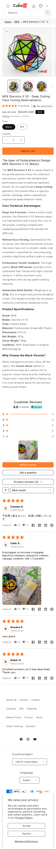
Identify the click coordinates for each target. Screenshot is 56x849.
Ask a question (28, 472)
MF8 (17, 21)
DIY (22, 127)
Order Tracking (14, 726)
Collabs (35, 699)
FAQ (21, 708)
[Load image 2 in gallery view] (28, 86)
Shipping (5, 116)
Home (8, 21)
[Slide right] (52, 86)
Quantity (6, 133)
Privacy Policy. (24, 817)
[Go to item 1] (28, 450)
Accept (26, 825)
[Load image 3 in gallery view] (42, 86)
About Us (11, 699)
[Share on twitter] (39, 525)
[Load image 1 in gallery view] (14, 86)
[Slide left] (3, 86)
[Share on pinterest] (52, 526)
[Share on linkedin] (45, 525)
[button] (8, 6)
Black (9, 127)
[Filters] (5, 490)
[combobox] (28, 12)
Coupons (11, 708)
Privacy (29, 717)
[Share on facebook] (33, 525)
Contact (24, 699)
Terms (39, 717)
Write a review (28, 464)
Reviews (30, 726)
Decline (26, 833)
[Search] (47, 12)
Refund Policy (13, 717)
